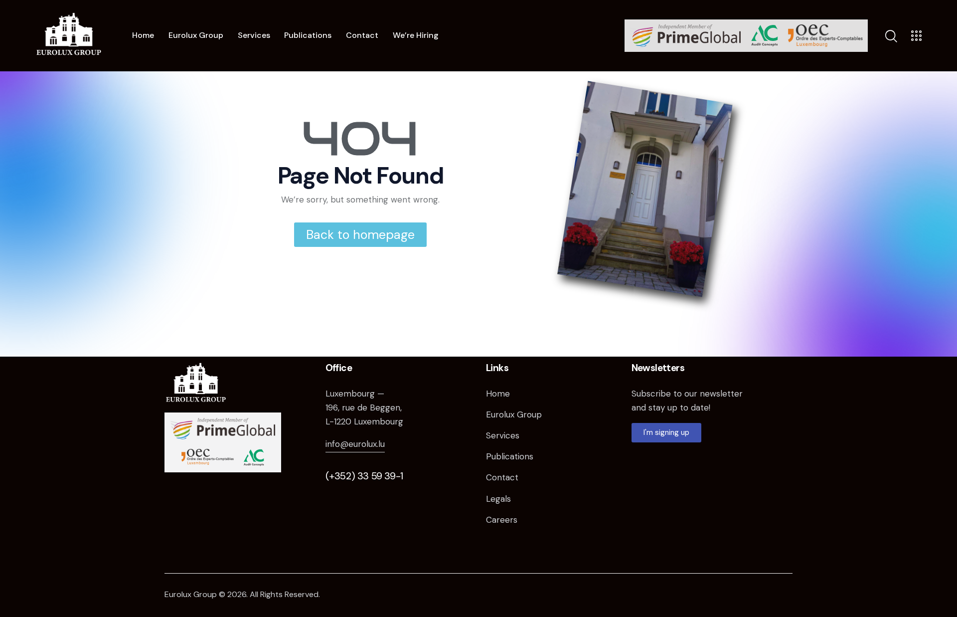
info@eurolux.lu (355, 443)
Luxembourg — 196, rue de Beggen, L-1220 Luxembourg (364, 407)
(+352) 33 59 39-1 (364, 475)
